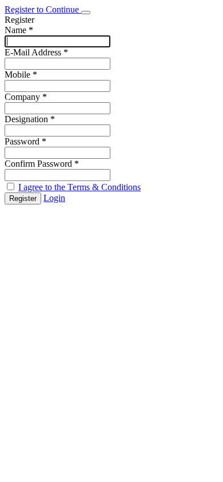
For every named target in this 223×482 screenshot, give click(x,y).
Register (23, 198)
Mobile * (21, 74)
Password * (25, 141)
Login (54, 198)
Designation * (30, 119)
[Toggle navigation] (85, 12)
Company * (26, 97)
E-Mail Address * (36, 52)
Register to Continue (43, 9)
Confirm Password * (42, 163)
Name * (19, 30)
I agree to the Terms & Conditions (79, 187)
